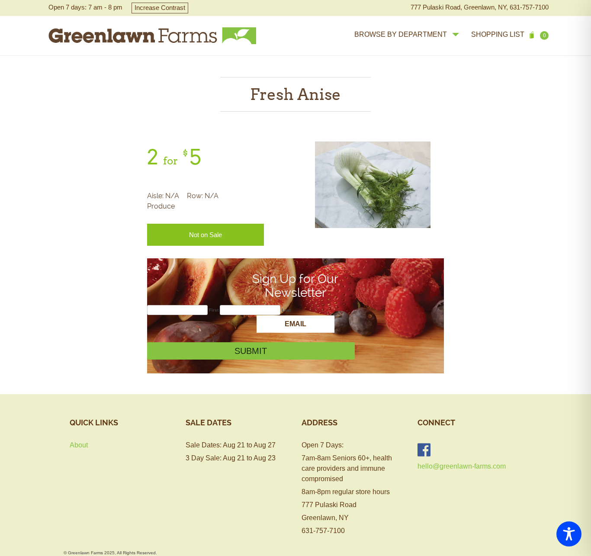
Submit (250, 351)
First (213, 310)
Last (286, 310)
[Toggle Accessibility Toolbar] (569, 534)
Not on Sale (205, 234)
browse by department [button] (400, 34)
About (79, 445)
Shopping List (508, 35)
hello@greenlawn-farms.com (462, 466)
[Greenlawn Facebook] (424, 449)
